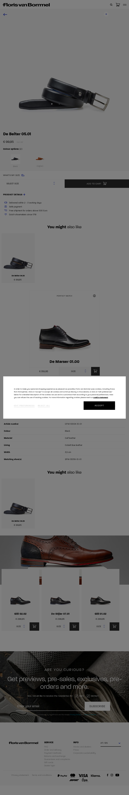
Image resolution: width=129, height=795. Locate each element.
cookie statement (100, 397)
